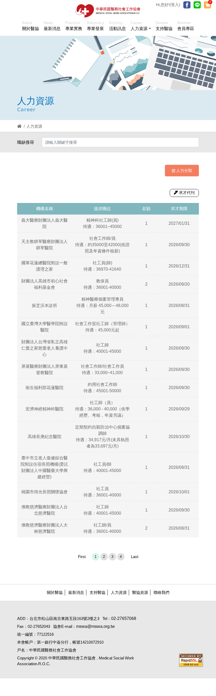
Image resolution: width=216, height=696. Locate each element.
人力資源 (119, 592)
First (82, 556)
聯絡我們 (161, 592)
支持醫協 (97, 592)
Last (134, 556)
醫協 (108, 11)
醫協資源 (140, 592)
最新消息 (76, 592)
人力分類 (184, 170)
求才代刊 (187, 192)
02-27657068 (123, 618)
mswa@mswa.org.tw (95, 626)
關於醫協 (55, 592)
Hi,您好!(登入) (168, 4)
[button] (140, 26)
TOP (199, 550)
